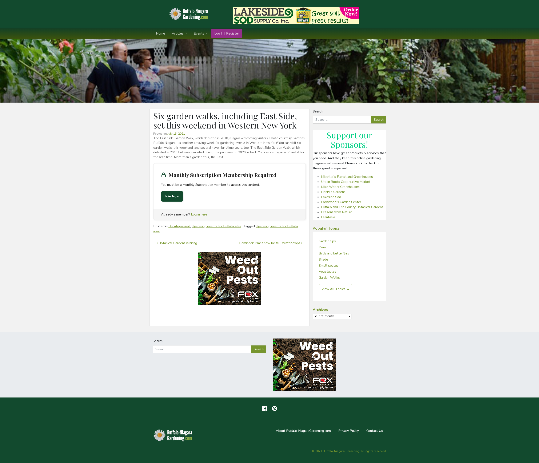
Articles (178, 33)
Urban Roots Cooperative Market (345, 181)
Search (318, 111)
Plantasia (328, 217)
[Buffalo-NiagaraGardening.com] (189, 13)
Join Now (172, 196)
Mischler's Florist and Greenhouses (347, 176)
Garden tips (327, 241)
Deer (322, 247)
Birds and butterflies (334, 253)
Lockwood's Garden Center (341, 202)
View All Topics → (336, 289)
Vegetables (327, 271)
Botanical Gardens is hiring (177, 243)
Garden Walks (329, 277)
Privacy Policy (348, 430)
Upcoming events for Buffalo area (216, 226)
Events (199, 33)
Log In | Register (226, 33)
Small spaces (329, 265)
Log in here (199, 214)
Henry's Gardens (333, 192)
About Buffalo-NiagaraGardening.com (303, 430)
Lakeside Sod (331, 197)
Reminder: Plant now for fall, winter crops (270, 243)
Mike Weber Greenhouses (340, 187)
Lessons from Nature (336, 212)
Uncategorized (179, 226)
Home (160, 33)
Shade (323, 259)
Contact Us (374, 430)
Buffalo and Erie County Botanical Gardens (352, 207)
